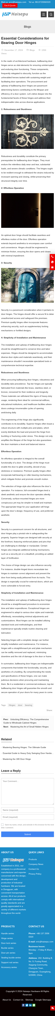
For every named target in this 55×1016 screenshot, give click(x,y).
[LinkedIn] (30, 1006)
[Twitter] (27, 1006)
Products (33, 859)
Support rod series (9, 962)
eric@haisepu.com (17, 2)
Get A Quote (10, 5)
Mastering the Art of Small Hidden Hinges (29, 727)
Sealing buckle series (11, 957)
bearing (28, 705)
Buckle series (7, 948)
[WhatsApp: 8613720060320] (52, 262)
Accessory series (9, 967)
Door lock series (8, 943)
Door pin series (8, 953)
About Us (6, 1000)
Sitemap (29, 1000)
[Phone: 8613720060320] (52, 256)
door (20, 705)
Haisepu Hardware (31, 991)
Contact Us (34, 869)
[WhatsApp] (34, 1006)
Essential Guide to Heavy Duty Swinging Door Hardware (29, 753)
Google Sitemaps (43, 1000)
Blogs (27, 26)
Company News (36, 864)
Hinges (12, 705)
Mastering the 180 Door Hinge (17, 759)
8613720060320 (42, 2)
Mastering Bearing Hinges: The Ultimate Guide (24, 747)
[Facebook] (23, 1006)
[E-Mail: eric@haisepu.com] (52, 267)
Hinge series (7, 938)
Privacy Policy (35, 874)
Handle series (7, 933)
